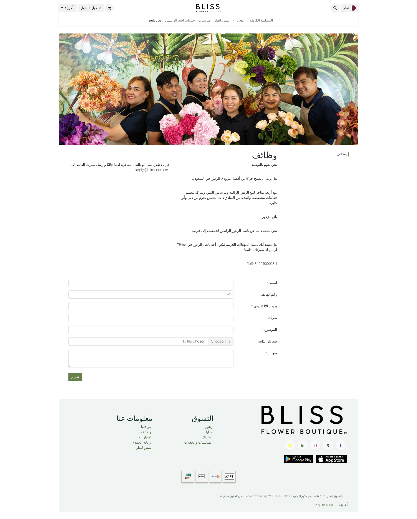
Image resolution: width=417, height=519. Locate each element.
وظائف (342, 154)
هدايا (209, 432)
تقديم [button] (75, 377)
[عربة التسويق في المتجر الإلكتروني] (109, 8)
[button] (335, 8)
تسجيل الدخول (90, 8)
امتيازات (145, 437)
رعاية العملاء (142, 442)
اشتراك (207, 437)
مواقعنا (146, 427)
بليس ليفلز (143, 448)
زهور (208, 427)
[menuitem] (260, 20)
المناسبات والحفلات (198, 442)
